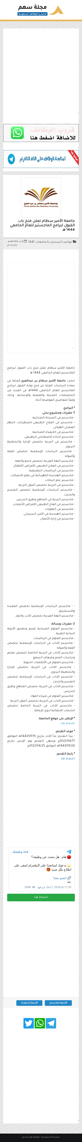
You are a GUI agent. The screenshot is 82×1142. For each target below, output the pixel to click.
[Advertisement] (41, 69)
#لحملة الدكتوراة (29, 1003)
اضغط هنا (41, 897)
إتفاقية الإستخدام (30, 1137)
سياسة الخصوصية (50, 1137)
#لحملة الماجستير (58, 1003)
